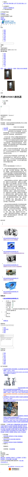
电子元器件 (19, 430)
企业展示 (5, 319)
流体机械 (14, 427)
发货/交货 (5, 329)
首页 (4, 3)
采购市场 (18, 439)
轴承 (4, 430)
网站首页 (3, 457)
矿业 (4, 359)
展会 (23, 3)
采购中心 (13, 457)
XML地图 (14, 459)
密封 (6, 427)
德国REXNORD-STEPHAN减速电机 (12, 266)
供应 (7, 3)
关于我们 (15, 436)
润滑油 (15, 432)
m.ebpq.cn (3, 13)
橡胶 (6, 426)
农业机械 (8, 429)
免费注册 (3, 19)
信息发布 (10, 442)
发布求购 (13, 439)
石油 (4, 362)
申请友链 (23, 432)
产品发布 (5, 442)
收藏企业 (5, 320)
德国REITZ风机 (7, 293)
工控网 (8, 424)
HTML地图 (8, 459)
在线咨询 (3, 121)
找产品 (9, 439)
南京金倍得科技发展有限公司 (10, 238)
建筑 (4, 363)
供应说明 (5, 128)
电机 (12, 424)
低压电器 (25, 427)
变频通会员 (11, 7)
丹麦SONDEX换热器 (22, 68)
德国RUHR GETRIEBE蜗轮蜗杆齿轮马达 (13, 253)
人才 (25, 3)
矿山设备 (9, 426)
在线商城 (8, 457)
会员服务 (18, 457)
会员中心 (5, 7)
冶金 (4, 357)
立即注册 (5, 436)
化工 (4, 354)
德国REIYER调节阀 (8, 279)
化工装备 (3, 429)
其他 (4, 353)
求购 (10, 3)
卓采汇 (19, 432)
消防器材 (20, 426)
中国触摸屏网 (16, 424)
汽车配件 (7, 432)
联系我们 (20, 436)
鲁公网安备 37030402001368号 (15, 466)
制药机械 (20, 427)
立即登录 (10, 436)
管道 (24, 426)
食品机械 (14, 426)
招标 (12, 3)
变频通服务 (20, 442)
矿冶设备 (9, 427)
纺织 (4, 356)
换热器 (25, 424)
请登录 (2, 17)
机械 (14, 68)
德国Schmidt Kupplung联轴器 (10, 239)
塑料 (24, 430)
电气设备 (22, 429)
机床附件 (13, 430)
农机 (22, 424)
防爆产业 (17, 429)
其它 (4, 332)
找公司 (5, 439)
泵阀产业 (8, 430)
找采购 (15, 442)
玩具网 (12, 429)
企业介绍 (5, 129)
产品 (17, 3)
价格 (4, 327)
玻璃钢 (11, 432)
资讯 (20, 3)
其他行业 (10, 68)
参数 (4, 330)
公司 (15, 3)
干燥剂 (2, 426)
